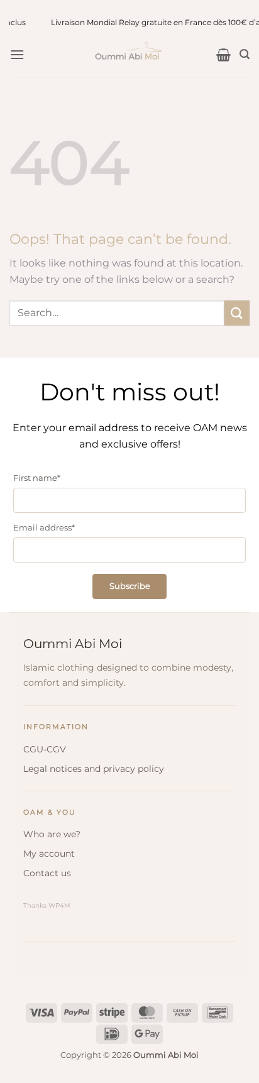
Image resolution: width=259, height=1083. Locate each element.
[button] (17, 54)
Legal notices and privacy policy (93, 768)
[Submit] (237, 312)
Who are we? (51, 834)
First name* (36, 478)
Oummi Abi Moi (72, 643)
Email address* (44, 527)
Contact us (47, 873)
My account (49, 853)
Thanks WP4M (46, 905)
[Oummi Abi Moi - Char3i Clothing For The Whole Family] (129, 55)
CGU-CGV (44, 749)
